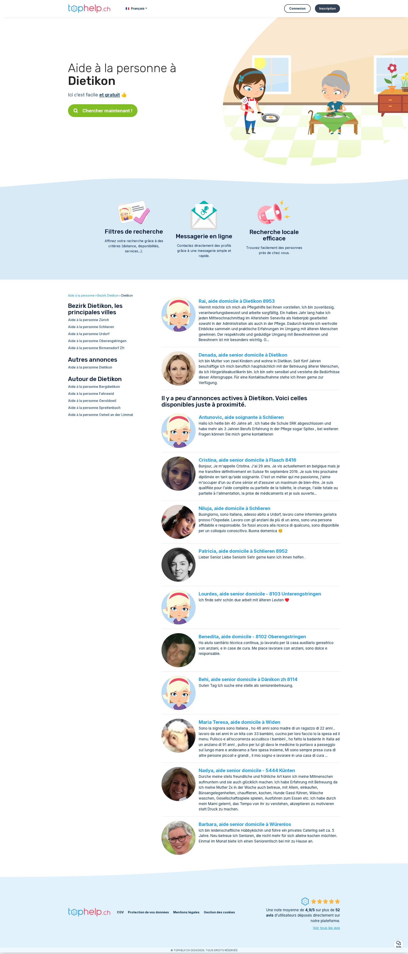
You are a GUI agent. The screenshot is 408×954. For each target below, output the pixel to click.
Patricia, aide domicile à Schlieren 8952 (243, 551)
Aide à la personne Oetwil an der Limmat (100, 415)
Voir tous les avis (326, 928)
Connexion (297, 8)
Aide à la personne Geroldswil (92, 400)
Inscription (327, 8)
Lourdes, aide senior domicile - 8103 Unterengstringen (260, 594)
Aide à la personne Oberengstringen (97, 341)
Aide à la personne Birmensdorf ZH (96, 348)
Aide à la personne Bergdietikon (94, 386)
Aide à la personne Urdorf (88, 334)
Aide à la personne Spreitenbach (94, 408)
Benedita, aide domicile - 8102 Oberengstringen (252, 636)
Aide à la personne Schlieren (91, 327)
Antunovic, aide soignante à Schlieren (241, 417)
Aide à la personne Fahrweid (91, 393)
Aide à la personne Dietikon (90, 367)
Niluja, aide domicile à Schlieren (234, 508)
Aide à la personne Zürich (88, 320)
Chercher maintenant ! (107, 110)
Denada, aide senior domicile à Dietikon (243, 355)
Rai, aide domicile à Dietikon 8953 (237, 301)
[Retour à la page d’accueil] (89, 8)
